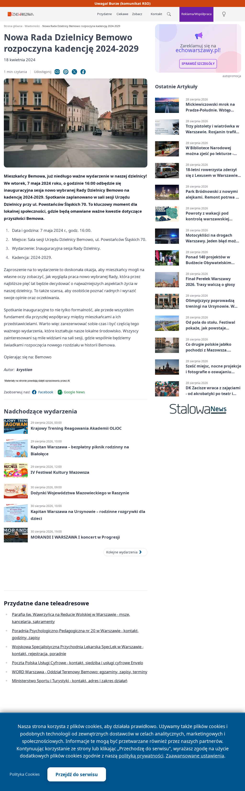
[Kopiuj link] (57, 72)
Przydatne (104, 14)
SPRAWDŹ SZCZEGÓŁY (198, 63)
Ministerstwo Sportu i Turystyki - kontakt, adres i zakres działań (69, 680)
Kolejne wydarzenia (122, 552)
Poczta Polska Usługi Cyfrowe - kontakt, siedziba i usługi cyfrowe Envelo (77, 662)
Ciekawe (122, 14)
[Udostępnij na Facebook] (83, 72)
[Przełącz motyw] (224, 14)
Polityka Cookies (25, 774)
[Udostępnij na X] (74, 72)
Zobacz (137, 14)
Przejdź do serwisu (77, 774)
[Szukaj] (169, 14)
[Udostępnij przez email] (66, 72)
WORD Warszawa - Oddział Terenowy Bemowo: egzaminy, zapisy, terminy (79, 671)
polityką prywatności (141, 755)
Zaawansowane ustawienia (195, 755)
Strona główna (13, 26)
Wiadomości (32, 26)
